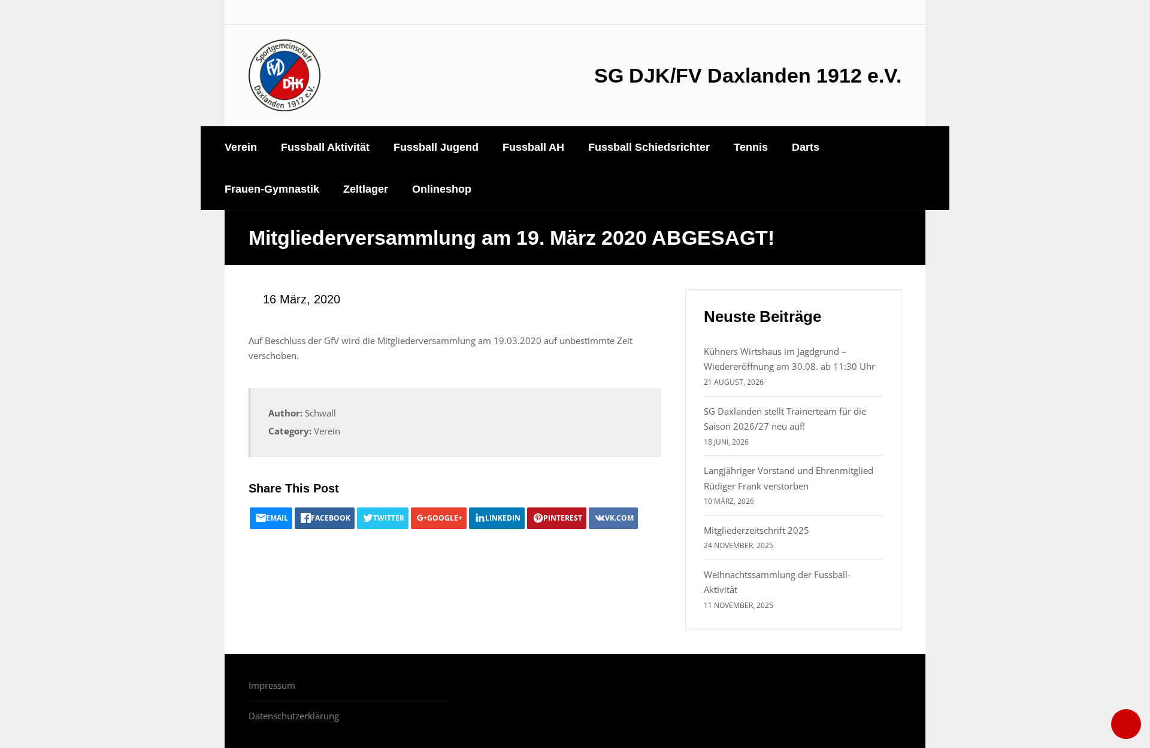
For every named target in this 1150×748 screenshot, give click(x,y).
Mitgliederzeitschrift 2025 (756, 530)
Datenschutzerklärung (294, 716)
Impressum (272, 685)
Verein (327, 431)
